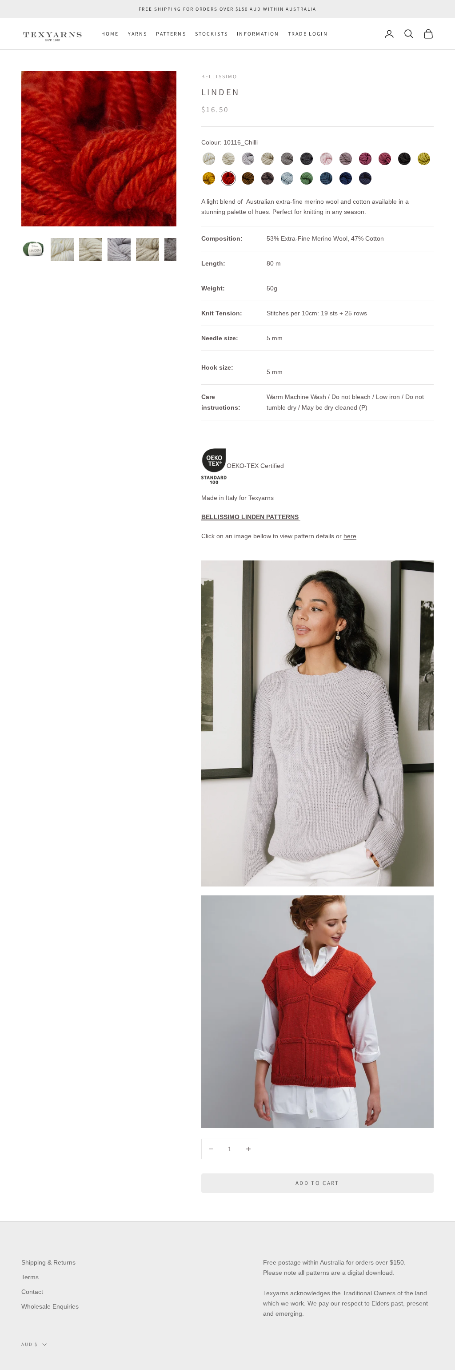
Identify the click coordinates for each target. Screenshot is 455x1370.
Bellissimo (219, 76)
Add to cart (317, 1183)
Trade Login (308, 33)
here (349, 536)
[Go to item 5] (147, 249)
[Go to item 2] (62, 249)
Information (258, 33)
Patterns (171, 33)
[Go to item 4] (119, 249)
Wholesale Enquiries (50, 1306)
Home (110, 33)
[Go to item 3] (90, 249)
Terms (30, 1277)
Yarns (138, 33)
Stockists (211, 33)
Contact (32, 1291)
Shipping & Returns (48, 1262)
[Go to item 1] (33, 249)
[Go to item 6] (176, 249)
